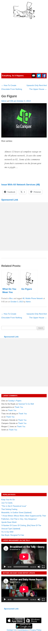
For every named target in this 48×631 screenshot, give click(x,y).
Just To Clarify (7, 503)
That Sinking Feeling (9, 509)
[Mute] (39, 566)
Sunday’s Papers (14, 401)
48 (23, 298)
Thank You (19, 407)
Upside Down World (8, 522)
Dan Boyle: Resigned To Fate (12, 535)
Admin (4, 101)
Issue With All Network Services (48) (20, 184)
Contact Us (11, 630)
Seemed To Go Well (26, 404)
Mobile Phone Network (34, 298)
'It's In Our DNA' (7, 532)
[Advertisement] (24, 45)
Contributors (23, 630)
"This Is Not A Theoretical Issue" (14, 506)
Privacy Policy (35, 630)
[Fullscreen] (43, 566)
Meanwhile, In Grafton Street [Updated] (16, 513)
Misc (11, 298)
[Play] (4, 566)
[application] (24, 556)
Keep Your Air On (8, 500)
